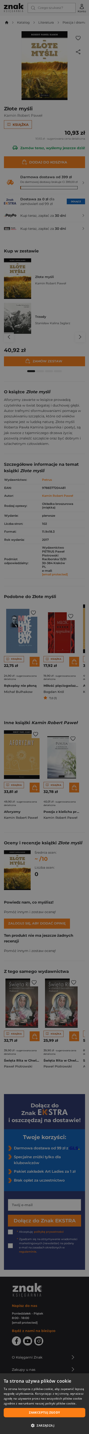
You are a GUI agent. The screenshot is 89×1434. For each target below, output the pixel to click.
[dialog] (44, 1403)
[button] (44, 1425)
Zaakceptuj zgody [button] (44, 1412)
